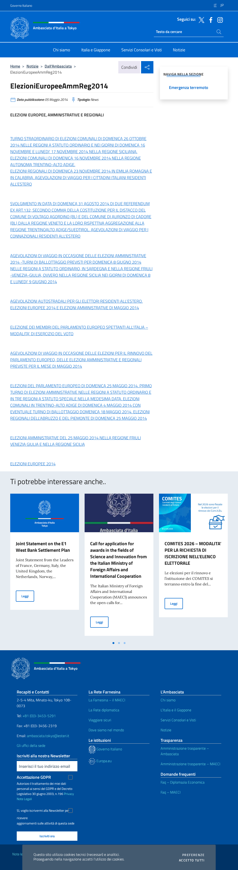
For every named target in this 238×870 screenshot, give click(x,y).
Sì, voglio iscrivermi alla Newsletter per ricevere (43, 811)
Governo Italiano (21, 5)
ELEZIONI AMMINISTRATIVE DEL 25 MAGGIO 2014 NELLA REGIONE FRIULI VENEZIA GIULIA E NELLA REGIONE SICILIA (75, 441)
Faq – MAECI (171, 792)
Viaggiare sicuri (100, 720)
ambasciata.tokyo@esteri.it (48, 736)
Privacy (69, 793)
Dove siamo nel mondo (106, 730)
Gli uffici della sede (31, 745)
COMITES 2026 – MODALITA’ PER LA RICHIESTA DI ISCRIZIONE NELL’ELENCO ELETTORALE (193, 553)
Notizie (32, 66)
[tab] (113, 643)
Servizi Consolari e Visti (178, 720)
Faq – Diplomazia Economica (183, 782)
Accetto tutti (192, 860)
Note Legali (24, 798)
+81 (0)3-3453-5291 (39, 716)
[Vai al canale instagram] (219, 19)
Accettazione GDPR (34, 777)
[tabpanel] (44, 566)
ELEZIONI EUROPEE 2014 (33, 464)
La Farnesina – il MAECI (107, 700)
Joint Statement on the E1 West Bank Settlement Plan (43, 547)
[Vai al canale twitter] (200, 19)
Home (15, 66)
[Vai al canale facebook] (209, 19)
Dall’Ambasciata (58, 66)
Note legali (20, 854)
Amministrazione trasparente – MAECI (190, 764)
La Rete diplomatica (104, 710)
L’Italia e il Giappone (176, 710)
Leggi (27, 595)
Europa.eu (104, 761)
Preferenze (193, 855)
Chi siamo (168, 700)
